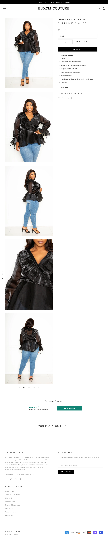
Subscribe (66, 472)
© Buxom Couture (12, 531)
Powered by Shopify (12, 534)
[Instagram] (15, 479)
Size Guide (9, 498)
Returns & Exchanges (12, 505)
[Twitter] (68, 98)
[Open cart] (104, 8)
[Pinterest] (71, 98)
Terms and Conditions (12, 494)
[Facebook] (66, 98)
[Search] (99, 8)
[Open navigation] (4, 8)
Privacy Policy (9, 491)
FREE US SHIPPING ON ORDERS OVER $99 (54, 2)
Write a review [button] (69, 408)
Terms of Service (10, 512)
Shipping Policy (10, 501)
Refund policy (9, 515)
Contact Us (9, 508)
